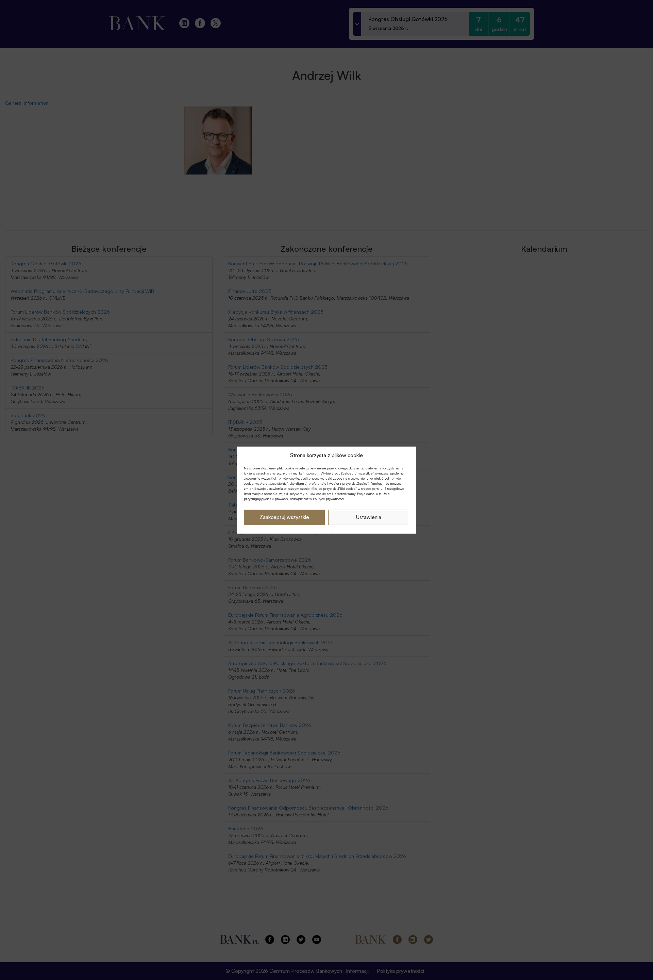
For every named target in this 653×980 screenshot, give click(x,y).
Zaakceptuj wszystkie (284, 517)
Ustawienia (368, 517)
